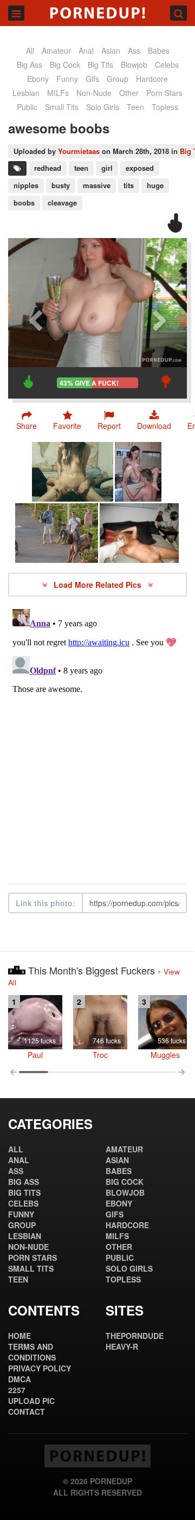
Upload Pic (31, 1400)
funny (67, 78)
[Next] (160, 318)
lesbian (26, 92)
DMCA (19, 1379)
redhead (47, 168)
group (117, 78)
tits (128, 185)
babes (159, 50)
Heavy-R (122, 1346)
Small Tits (62, 106)
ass (134, 50)
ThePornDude (135, 1335)
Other (129, 92)
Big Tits (100, 64)
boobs (24, 202)
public (27, 106)
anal (86, 50)
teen (81, 168)
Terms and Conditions (32, 1352)
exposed (140, 168)
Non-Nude (94, 92)
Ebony (38, 78)
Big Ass (29, 64)
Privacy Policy (39, 1368)
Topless (165, 106)
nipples (26, 185)
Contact (26, 1411)
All (30, 50)
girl (107, 168)
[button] (109, 420)
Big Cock (65, 64)
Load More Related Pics (98, 584)
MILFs (58, 92)
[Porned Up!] (97, 13)
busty (60, 185)
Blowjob (134, 64)
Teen (135, 106)
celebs (167, 64)
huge (155, 185)
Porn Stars (164, 92)
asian (110, 50)
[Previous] (35, 318)
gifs (92, 78)
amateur (56, 50)
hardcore (152, 78)
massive (96, 185)
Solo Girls (102, 106)
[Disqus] (97, 740)
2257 (16, 1389)
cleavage (62, 202)
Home (19, 1335)
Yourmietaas (79, 151)
